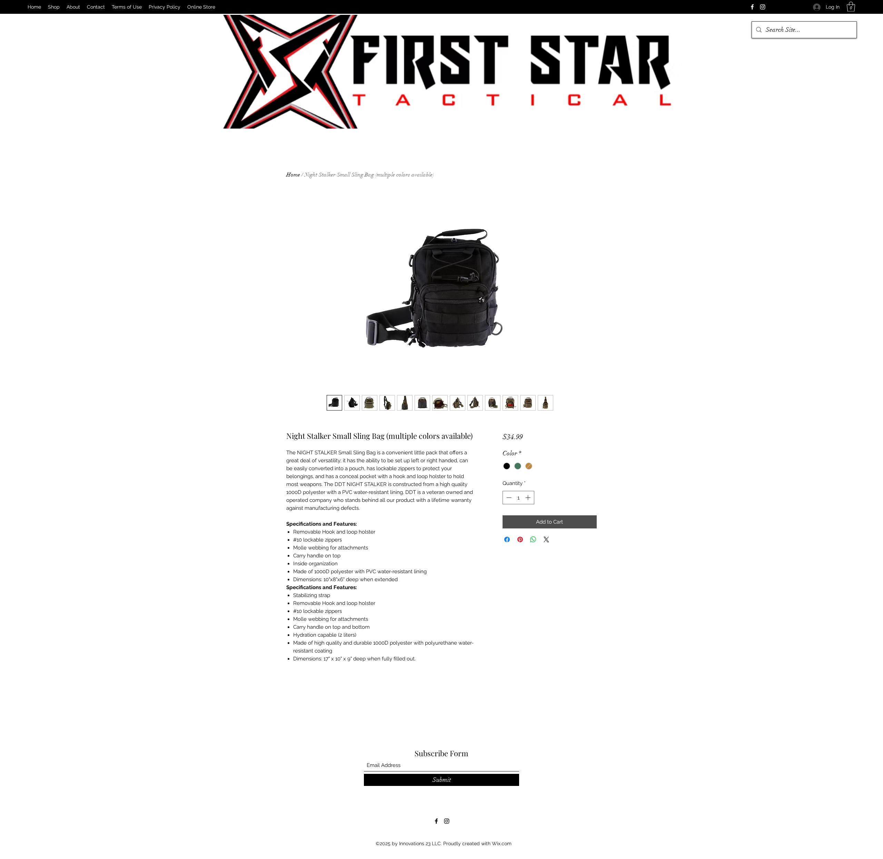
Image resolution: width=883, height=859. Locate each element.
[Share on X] (546, 539)
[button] (851, 7)
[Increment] (528, 497)
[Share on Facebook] (507, 539)
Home (293, 174)
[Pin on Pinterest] (520, 539)
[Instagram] (762, 6)
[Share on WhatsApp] (533, 539)
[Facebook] (752, 6)
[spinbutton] (518, 497)
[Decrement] (508, 497)
